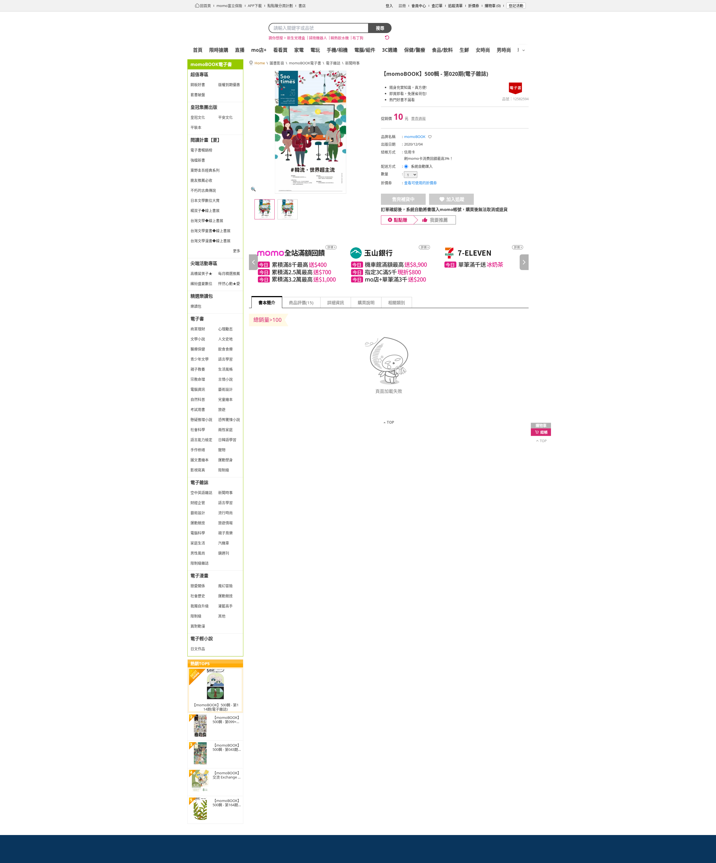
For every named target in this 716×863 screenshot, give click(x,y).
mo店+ (259, 50)
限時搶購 (218, 50)
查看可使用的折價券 (420, 182)
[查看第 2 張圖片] (287, 209)
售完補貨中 (403, 199)
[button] (430, 137)
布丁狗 (357, 37)
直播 (239, 50)
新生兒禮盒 (296, 37)
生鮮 (464, 50)
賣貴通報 (418, 118)
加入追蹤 (455, 199)
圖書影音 (277, 62)
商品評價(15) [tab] (301, 302)
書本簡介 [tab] (266, 302)
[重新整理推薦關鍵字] (387, 37)
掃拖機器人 (318, 37)
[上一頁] (253, 262)
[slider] (389, 262)
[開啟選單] (524, 50)
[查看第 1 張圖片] (265, 209)
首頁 (197, 50)
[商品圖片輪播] (310, 132)
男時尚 (504, 50)
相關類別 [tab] (396, 302)
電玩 (315, 50)
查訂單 (437, 5)
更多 (236, 250)
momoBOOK (414, 136)
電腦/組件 (364, 50)
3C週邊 (389, 50)
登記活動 (516, 5)
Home (260, 62)
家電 (299, 50)
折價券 (473, 5)
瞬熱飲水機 (340, 37)
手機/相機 (337, 50)
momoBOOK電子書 (305, 62)
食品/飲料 (442, 50)
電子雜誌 (333, 62)
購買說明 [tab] (366, 302)
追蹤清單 (455, 5)
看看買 (280, 50)
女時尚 (483, 50)
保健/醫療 (414, 50)
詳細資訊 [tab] (335, 302)
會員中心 (418, 5)
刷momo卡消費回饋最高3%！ (428, 158)
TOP (390, 422)
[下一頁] (524, 262)
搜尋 (380, 28)
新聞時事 (352, 62)
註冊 (402, 5)
